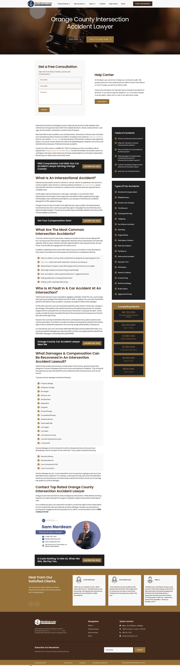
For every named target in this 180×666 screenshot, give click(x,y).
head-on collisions (96, 137)
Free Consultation (142, 4)
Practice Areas (93, 629)
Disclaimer (82, 663)
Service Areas (93, 632)
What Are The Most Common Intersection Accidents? (128, 144)
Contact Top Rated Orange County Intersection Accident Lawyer (130, 166)
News (123, 4)
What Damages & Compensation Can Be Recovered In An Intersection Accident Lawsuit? (129, 158)
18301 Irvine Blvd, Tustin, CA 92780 (133, 629)
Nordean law (56, 139)
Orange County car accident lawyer (57, 151)
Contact (102, 4)
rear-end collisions (88, 185)
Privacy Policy (68, 663)
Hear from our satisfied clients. (129, 171)
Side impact (45, 262)
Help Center (113, 4)
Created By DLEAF (40, 663)
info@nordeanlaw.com (130, 636)
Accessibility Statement (100, 663)
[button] (64, 3)
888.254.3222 (127, 632)
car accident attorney (55, 631)
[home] (40, 4)
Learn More (101, 101)
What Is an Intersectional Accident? (130, 139)
